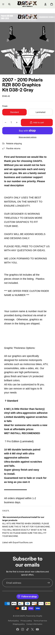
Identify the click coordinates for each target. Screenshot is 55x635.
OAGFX (22, 616)
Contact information (34, 624)
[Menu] (3, 4)
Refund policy (13, 621)
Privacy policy (26, 621)
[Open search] (9, 4)
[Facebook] (17, 629)
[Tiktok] (27, 629)
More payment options (27, 137)
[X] (32, 629)
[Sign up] (48, 583)
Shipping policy (19, 624)
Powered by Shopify (34, 616)
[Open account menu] (45, 4)
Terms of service (40, 621)
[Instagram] (22, 629)
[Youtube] (37, 629)
